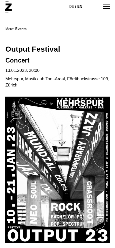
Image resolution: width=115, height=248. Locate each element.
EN (79, 7)
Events (20, 29)
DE (71, 7)
